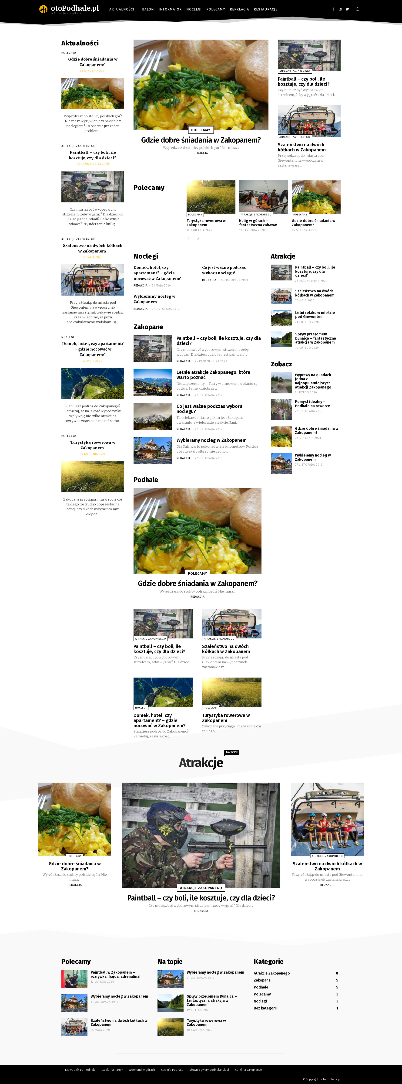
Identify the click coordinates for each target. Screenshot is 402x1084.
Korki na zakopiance (248, 1069)
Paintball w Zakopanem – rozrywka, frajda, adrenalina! (115, 974)
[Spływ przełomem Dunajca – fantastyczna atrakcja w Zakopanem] (281, 339)
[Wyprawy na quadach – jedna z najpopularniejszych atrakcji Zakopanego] (281, 382)
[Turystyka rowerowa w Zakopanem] (92, 476)
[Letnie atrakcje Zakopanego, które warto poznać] (153, 382)
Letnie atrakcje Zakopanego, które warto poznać (213, 374)
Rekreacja (239, 9)
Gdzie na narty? (112, 1069)
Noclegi (194, 9)
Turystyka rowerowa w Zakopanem (206, 222)
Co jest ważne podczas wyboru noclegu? (209, 408)
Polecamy (215, 9)
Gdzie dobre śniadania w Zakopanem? (201, 140)
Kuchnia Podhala (172, 1069)
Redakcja (201, 153)
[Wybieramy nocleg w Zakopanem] (153, 450)
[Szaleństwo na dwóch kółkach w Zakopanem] (92, 280)
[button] (357, 9)
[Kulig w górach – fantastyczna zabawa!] (263, 197)
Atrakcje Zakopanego (78, 146)
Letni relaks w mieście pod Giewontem (315, 314)
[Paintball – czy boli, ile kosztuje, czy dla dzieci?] (92, 186)
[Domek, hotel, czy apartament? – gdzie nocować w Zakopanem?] (92, 383)
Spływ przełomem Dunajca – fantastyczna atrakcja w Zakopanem (315, 338)
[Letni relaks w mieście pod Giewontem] (281, 318)
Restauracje (266, 9)
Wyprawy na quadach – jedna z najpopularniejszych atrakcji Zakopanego (314, 381)
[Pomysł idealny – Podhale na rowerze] (281, 409)
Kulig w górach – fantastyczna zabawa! (258, 222)
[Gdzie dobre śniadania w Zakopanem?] (92, 93)
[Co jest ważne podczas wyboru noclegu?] (153, 416)
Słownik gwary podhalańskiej (209, 1069)
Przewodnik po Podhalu (80, 1069)
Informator (170, 9)
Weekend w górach (142, 1069)
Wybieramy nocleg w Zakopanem (212, 440)
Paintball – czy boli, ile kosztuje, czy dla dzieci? (303, 81)
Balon (148, 9)
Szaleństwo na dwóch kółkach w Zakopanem (302, 147)
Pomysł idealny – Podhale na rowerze (312, 403)
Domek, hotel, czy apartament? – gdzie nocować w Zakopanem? (93, 349)
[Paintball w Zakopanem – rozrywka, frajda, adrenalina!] (74, 979)
